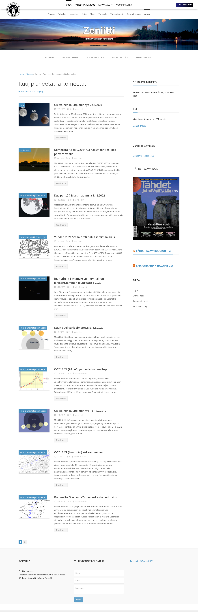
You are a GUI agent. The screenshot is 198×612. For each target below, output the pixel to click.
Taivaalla (103, 14)
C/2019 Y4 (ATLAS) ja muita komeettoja (81, 369)
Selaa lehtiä (119, 57)
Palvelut (62, 14)
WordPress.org (140, 306)
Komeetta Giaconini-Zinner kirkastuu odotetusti (87, 497)
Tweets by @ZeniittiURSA (141, 561)
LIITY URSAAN (185, 4)
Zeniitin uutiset (70, 57)
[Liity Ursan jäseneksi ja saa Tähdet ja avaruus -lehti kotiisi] (156, 237)
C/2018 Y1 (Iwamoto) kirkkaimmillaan (79, 452)
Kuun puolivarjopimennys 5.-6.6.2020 (78, 327)
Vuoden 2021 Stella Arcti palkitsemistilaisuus (84, 237)
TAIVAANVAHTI (105, 4)
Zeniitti (99, 30)
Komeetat (24, 149)
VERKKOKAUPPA (124, 4)
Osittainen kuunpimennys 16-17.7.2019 (80, 411)
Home (21, 74)
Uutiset (29, 74)
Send (78, 599)
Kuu (22, 105)
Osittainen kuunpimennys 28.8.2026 (78, 105)
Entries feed (138, 295)
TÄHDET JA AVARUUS (85, 4)
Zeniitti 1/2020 (139, 125)
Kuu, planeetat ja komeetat (32, 195)
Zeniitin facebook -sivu (143, 155)
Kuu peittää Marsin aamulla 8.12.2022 (79, 195)
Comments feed (140, 301)
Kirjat (84, 14)
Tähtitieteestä (116, 14)
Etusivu (51, 14)
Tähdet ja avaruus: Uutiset (154, 251)
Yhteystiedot (143, 57)
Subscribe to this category (31, 91)
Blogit (92, 14)
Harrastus (73, 14)
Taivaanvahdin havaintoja (154, 265)
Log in (135, 290)
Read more (61, 137)
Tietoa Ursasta (134, 14)
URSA (68, 3)
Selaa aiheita (94, 57)
